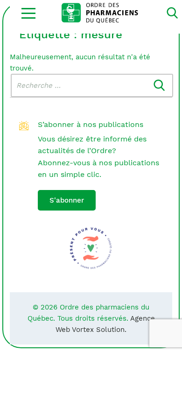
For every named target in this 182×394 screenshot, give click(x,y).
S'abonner (66, 200)
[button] (28, 13)
